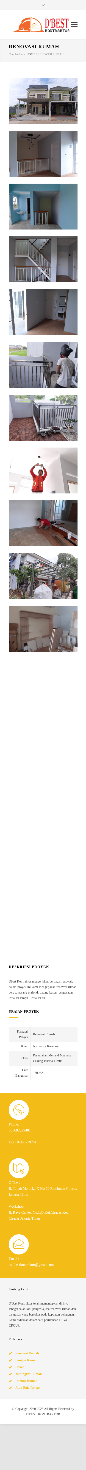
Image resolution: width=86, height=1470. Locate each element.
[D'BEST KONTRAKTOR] (40, 24)
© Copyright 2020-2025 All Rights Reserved (41, 1317)
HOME (31, 54)
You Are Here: (17, 54)
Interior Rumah (26, 1289)
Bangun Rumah (26, 1268)
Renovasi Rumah (27, 1261)
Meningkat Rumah (28, 1282)
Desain (20, 1275)
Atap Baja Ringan (28, 1296)
